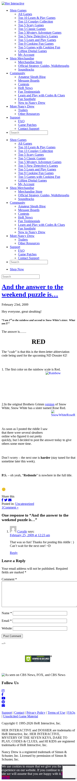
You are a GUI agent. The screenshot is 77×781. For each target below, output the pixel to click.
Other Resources (29, 113)
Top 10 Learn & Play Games (36, 17)
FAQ (21, 121)
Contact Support (28, 128)
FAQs (71, 712)
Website (7, 628)
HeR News (25, 88)
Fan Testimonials (29, 91)
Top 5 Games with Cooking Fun (39, 47)
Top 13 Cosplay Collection (35, 21)
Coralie (22, 531)
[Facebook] (2, 500)
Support (15, 117)
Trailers (23, 110)
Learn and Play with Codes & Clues (41, 95)
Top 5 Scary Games (31, 25)
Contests (23, 84)
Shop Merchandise (22, 58)
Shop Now (17, 269)
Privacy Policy (35, 712)
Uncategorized (24, 503)
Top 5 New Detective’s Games (38, 36)
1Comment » (10, 507)
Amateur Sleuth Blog (32, 77)
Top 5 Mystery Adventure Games (39, 32)
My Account (26, 54)
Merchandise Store (30, 62)
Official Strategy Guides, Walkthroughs (43, 65)
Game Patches (27, 125)
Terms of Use (56, 712)
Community (17, 73)
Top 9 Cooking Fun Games (36, 43)
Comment (9, 579)
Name (7, 613)
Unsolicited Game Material (20, 716)
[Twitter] (5, 500)
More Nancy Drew (22, 106)
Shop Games (18, 10)
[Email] (9, 500)
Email (7, 620)
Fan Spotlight (27, 99)
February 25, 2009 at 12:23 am (30, 535)
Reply (14, 553)
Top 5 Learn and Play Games (37, 40)
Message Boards (28, 80)
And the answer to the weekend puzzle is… (32, 290)
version (49, 404)
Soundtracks (26, 69)
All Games (25, 14)
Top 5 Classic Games (32, 29)
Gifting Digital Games (32, 51)
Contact (19, 712)
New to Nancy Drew (31, 102)
